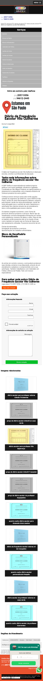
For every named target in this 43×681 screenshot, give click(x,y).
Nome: (31, 303)
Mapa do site (32, 668)
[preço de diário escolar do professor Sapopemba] (21, 485)
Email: (32, 309)
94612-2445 (8, 19)
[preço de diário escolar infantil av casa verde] (21, 410)
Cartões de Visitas (7, 55)
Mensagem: (28, 334)
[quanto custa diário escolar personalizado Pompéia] (21, 562)
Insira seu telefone (25, 653)
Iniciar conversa (23, 663)
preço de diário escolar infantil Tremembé (21, 472)
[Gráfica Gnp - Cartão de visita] (21, 10)
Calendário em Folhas (8, 47)
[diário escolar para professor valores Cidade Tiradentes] (21, 385)
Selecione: (5, 640)
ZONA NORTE (14, 640)
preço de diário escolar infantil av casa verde (21, 422)
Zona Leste (37, 640)
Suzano (22, 640)
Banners (4, 34)
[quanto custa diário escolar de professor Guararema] (21, 613)
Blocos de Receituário (8, 42)
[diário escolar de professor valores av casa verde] (21, 587)
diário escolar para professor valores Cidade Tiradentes (21, 396)
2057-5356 (8, 17)
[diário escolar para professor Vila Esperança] (21, 436)
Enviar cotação (22, 362)
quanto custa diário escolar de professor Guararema (21, 624)
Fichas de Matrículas (8, 64)
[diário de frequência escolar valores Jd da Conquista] (21, 536)
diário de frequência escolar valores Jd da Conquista (21, 548)
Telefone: (30, 315)
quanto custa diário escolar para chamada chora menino (21, 522)
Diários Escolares (7, 60)
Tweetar (5, 127)
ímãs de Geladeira (7, 68)
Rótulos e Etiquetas (7, 81)
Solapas (4, 85)
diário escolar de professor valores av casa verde (21, 599)
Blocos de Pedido (7, 38)
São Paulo (29, 640)
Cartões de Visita (7, 51)
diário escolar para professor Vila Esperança (21, 448)
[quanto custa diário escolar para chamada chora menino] (21, 510)
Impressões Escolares (8, 72)
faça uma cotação (9, 288)
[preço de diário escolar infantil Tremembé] (21, 461)
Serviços (21, 29)
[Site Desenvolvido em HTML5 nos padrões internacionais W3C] (15, 677)
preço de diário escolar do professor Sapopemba (21, 497)
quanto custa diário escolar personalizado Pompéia (21, 573)
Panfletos (5, 77)
